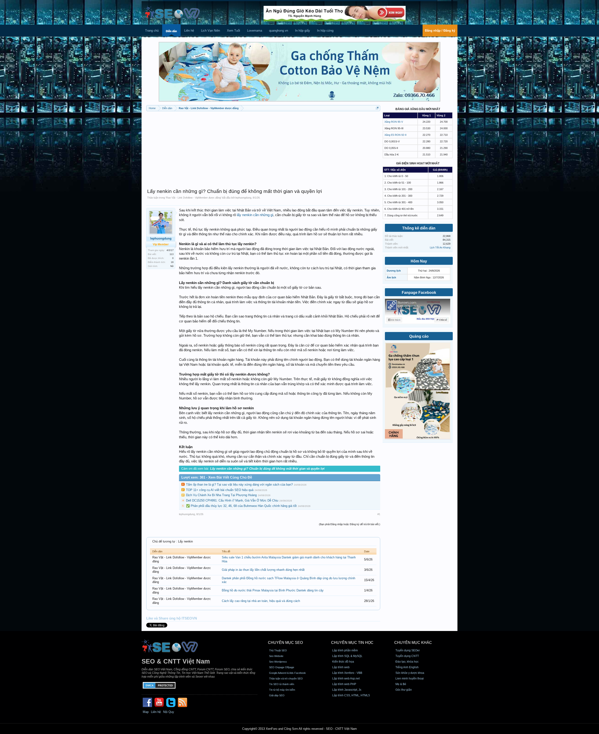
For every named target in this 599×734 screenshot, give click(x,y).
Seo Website (276, 656)
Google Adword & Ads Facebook (287, 672)
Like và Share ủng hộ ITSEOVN (171, 618)
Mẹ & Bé (400, 684)
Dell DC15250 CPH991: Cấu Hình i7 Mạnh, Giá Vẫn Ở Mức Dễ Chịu (232, 500)
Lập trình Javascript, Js (346, 689)
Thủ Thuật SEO (278, 650)
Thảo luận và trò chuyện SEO (286, 678)
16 (172, 262)
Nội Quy (168, 712)
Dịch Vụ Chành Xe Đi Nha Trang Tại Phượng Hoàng (221, 495)
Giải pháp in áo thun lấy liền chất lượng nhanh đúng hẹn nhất (263, 570)
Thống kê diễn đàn (418, 228)
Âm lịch (391, 277)
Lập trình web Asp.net (346, 678)
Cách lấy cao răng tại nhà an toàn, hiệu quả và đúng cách (261, 601)
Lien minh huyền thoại (409, 678)
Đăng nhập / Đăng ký (440, 30)
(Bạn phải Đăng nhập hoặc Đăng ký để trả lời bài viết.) (349, 524)
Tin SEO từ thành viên (281, 684)
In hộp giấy (302, 30)
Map (146, 712)
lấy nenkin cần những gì (255, 215)
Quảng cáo (419, 336)
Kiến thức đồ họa (343, 661)
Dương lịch (394, 270)
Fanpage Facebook (419, 293)
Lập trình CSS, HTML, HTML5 (351, 695)
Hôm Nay (419, 261)
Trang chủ (152, 30)
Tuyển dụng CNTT (407, 656)
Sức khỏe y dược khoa (409, 673)
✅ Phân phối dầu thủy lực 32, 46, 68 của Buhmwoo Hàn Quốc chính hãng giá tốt (241, 506)
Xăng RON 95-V (393, 121)
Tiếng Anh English (407, 667)
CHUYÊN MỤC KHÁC (413, 643)
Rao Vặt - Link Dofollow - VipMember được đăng (193, 197)
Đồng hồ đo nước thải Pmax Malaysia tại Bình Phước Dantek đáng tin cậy (273, 590)
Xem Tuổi (233, 30)
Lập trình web (341, 667)
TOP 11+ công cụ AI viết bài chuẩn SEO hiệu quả (219, 490)
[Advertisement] (263, 147)
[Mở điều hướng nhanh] (377, 108)
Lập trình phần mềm (345, 650)
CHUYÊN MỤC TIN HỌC (352, 643)
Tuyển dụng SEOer (407, 650)
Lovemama (254, 30)
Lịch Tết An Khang (440, 247)
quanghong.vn (278, 30)
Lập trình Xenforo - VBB (347, 673)
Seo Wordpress (278, 661)
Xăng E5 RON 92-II (395, 134)
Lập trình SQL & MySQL (347, 656)
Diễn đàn (171, 31)
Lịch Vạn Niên (210, 30)
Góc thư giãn (403, 689)
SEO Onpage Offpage (281, 667)
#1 (378, 514)
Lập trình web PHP (344, 684)
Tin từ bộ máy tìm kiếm (282, 689)
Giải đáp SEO (277, 695)
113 (172, 254)
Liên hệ (189, 30)
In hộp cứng (325, 30)
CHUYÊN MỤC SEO (285, 643)
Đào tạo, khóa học (407, 661)
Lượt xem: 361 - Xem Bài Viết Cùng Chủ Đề (216, 477)
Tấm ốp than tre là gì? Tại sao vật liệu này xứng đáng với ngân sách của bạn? (239, 484)
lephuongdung (243, 197)
